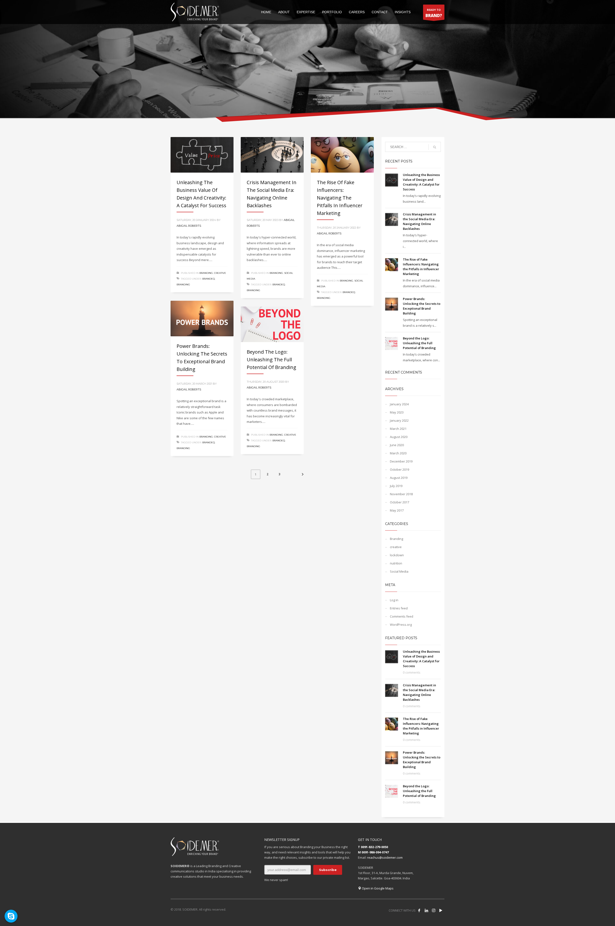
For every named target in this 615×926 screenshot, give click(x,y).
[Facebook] (419, 910)
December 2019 (401, 461)
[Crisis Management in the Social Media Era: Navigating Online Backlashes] (272, 155)
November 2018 (401, 494)
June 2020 (397, 445)
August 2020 (398, 437)
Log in (394, 600)
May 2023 (397, 412)
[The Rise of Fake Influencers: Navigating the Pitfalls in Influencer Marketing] (342, 155)
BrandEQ (208, 278)
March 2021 (398, 428)
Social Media (399, 571)
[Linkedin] (426, 910)
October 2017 (399, 502)
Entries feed (399, 608)
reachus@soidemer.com (385, 857)
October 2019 (399, 469)
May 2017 (397, 510)
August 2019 (398, 478)
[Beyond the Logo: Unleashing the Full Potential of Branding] (272, 324)
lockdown (397, 555)
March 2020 (398, 453)
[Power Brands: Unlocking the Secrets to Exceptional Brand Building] (202, 318)
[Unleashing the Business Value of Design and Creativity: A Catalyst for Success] (202, 155)
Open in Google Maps (377, 888)
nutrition (396, 563)
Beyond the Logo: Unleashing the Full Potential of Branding (271, 359)
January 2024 (399, 404)
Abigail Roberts (189, 225)
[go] (434, 147)
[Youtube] (440, 910)
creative (220, 273)
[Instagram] (433, 910)
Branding (206, 273)
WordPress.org (401, 624)
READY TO (433, 13)
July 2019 (396, 486)
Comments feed (401, 616)
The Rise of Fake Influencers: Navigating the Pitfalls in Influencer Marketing (340, 197)
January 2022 (399, 420)
